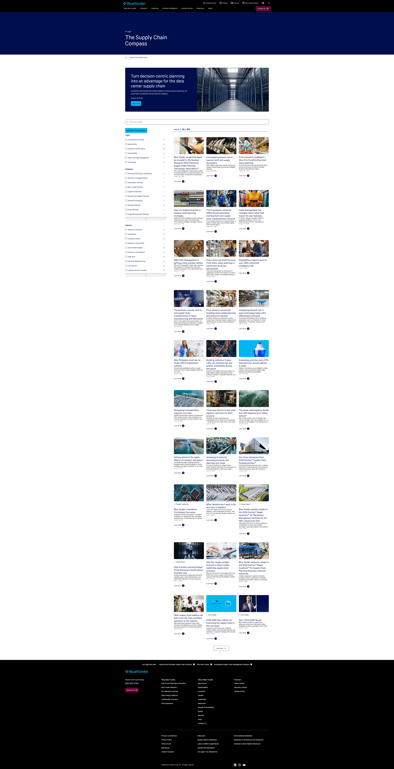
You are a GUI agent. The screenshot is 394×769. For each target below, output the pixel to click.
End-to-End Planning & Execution (173, 683)
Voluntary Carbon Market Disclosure (247, 744)
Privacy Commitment (169, 736)
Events (200, 711)
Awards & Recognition (206, 707)
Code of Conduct (167, 752)
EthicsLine (201, 736)
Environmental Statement (243, 736)
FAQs (200, 719)
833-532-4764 (132, 683)
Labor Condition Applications (208, 744)
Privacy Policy (166, 740)
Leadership (202, 699)
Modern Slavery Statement (207, 740)
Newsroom (202, 703)
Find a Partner (239, 683)
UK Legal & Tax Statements (207, 752)
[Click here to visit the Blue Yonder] (125, 57)
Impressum (165, 748)
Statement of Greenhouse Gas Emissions (248, 740)
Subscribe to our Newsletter (136, 130)
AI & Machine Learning (169, 691)
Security (201, 715)
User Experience (167, 703)
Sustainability (203, 687)
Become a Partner (240, 687)
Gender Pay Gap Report (206, 748)
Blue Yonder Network (169, 687)
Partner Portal (239, 691)
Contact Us (202, 723)
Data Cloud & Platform (169, 695)
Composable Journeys (169, 699)
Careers (201, 695)
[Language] (263, 4)
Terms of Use (166, 744)
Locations (201, 691)
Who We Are (202, 683)
